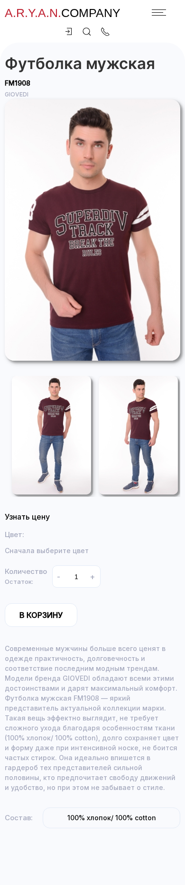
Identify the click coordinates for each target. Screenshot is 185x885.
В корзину (41, 615)
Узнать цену (27, 516)
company (62, 12)
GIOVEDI (16, 94)
